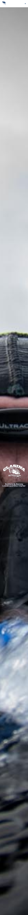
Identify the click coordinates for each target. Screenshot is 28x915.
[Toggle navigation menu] (25, 4)
